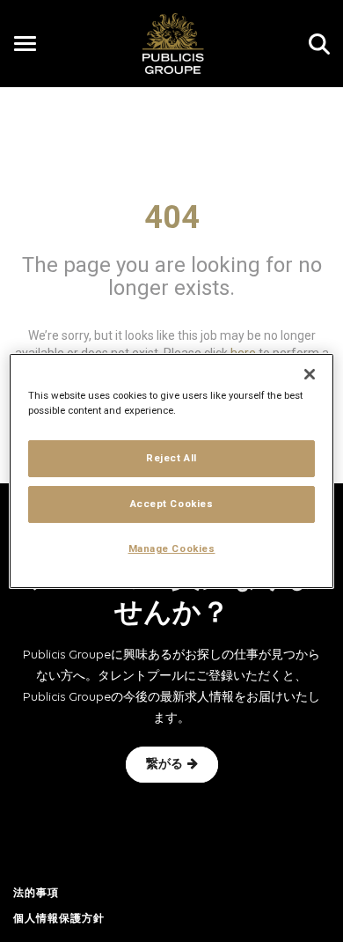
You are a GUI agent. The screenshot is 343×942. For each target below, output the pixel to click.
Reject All (171, 458)
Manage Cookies (171, 548)
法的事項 (36, 893)
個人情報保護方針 (59, 919)
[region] (172, 471)
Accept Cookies (172, 503)
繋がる (164, 764)
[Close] (309, 374)
